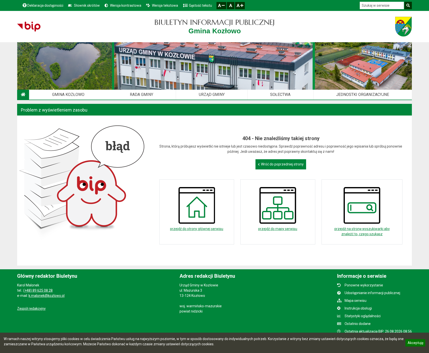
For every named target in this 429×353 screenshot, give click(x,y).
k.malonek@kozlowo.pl (47, 296)
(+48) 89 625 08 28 (38, 290)
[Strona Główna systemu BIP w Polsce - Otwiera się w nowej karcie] (28, 27)
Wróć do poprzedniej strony (282, 164)
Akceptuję (415, 343)
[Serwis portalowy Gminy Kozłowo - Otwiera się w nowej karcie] (403, 26)
